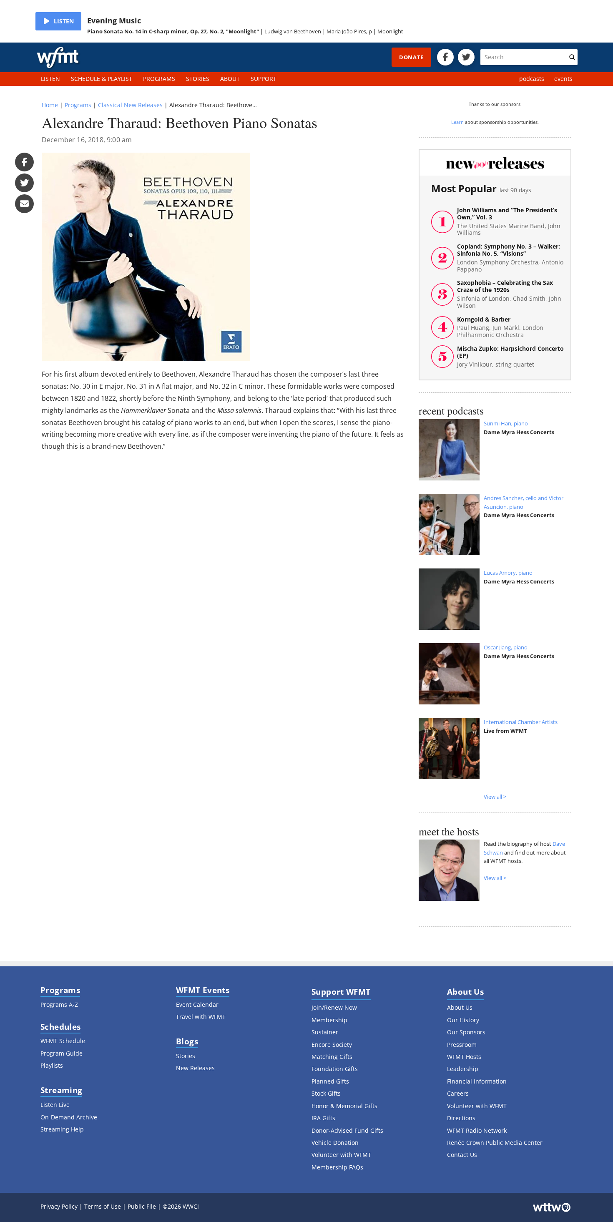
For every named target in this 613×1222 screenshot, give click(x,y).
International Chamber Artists (521, 722)
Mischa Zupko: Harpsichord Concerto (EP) (510, 356)
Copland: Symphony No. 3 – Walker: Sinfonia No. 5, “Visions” (510, 258)
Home (50, 105)
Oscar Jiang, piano (506, 647)
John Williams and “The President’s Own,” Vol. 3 (508, 221)
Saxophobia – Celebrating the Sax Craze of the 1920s (509, 294)
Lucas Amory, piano (508, 572)
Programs (78, 105)
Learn (457, 122)
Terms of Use (102, 1206)
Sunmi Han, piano (506, 423)
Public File (142, 1206)
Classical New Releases (130, 105)
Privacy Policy (59, 1206)
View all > (495, 796)
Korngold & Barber (500, 327)
